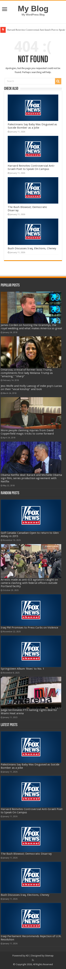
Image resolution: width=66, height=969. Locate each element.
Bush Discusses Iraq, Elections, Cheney (32, 248)
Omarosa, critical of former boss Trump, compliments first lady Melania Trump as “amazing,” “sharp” (27, 373)
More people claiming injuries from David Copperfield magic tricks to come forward (27, 432)
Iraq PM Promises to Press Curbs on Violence (29, 627)
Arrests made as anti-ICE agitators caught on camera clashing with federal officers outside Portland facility (29, 583)
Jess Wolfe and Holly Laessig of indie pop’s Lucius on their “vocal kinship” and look (31, 387)
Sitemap (49, 955)
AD (27, 955)
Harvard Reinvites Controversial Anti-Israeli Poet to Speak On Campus (31, 167)
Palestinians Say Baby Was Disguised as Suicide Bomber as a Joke (32, 126)
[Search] (58, 81)
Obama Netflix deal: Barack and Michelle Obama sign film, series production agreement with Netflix (31, 478)
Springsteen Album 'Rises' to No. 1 (22, 668)
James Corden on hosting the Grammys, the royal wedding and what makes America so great (31, 326)
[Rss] (33, 960)
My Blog (33, 8)
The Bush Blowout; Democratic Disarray (26, 853)
